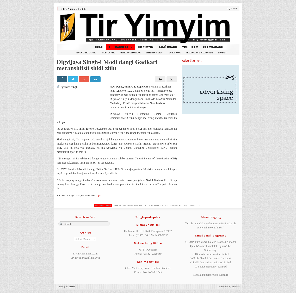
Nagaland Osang (86, 53)
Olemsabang (213, 47)
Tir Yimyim (145, 47)
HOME (99, 47)
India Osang (108, 53)
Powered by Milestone (230, 286)
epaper (222, 53)
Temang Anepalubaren (199, 53)
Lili (199, 205)
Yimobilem (190, 47)
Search (233, 8)
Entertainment (154, 53)
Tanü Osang (167, 47)
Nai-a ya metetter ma (156, 205)
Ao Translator (120, 47)
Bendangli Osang (130, 53)
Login (98, 195)
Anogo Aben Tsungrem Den (128, 205)
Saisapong (175, 53)
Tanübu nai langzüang (182, 205)
